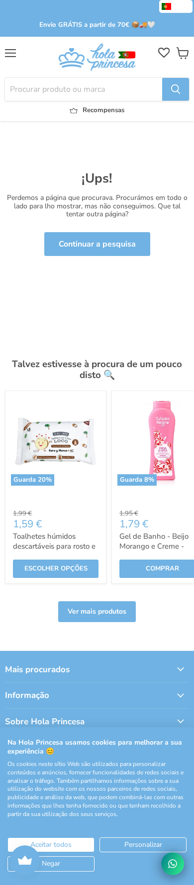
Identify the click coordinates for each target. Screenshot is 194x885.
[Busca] (175, 89)
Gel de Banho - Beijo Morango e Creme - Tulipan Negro (154, 546)
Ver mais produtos (97, 611)
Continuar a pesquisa (97, 244)
